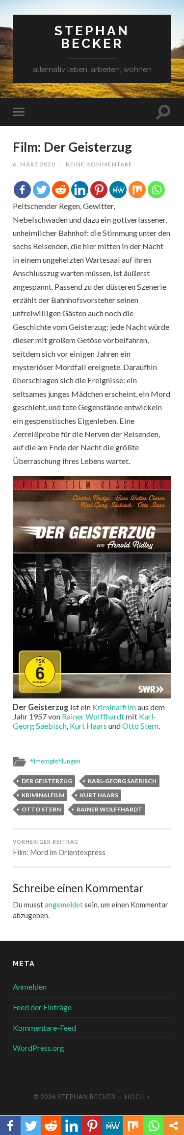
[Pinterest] (98, 189)
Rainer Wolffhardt (93, 716)
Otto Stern (140, 725)
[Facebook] (22, 189)
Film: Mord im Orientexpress (59, 848)
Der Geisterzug (47, 781)
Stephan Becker (92, 37)
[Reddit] (60, 189)
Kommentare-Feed (44, 1027)
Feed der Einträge (42, 1007)
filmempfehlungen (55, 761)
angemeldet (64, 904)
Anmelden (30, 986)
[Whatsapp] (156, 189)
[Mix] (137, 189)
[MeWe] (118, 189)
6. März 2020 (34, 164)
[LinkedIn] (79, 189)
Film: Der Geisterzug (72, 147)
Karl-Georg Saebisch (122, 781)
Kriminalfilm (114, 707)
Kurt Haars (88, 725)
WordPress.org (38, 1047)
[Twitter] (41, 189)
